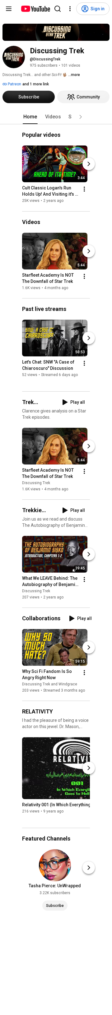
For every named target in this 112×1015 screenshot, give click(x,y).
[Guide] (8, 8)
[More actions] (84, 189)
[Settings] (70, 8)
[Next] (88, 164)
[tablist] (56, 116)
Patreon (14, 84)
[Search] (57, 8)
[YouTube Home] (35, 8)
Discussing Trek (36, 483)
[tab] (30, 116)
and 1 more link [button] (35, 84)
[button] (80, 116)
